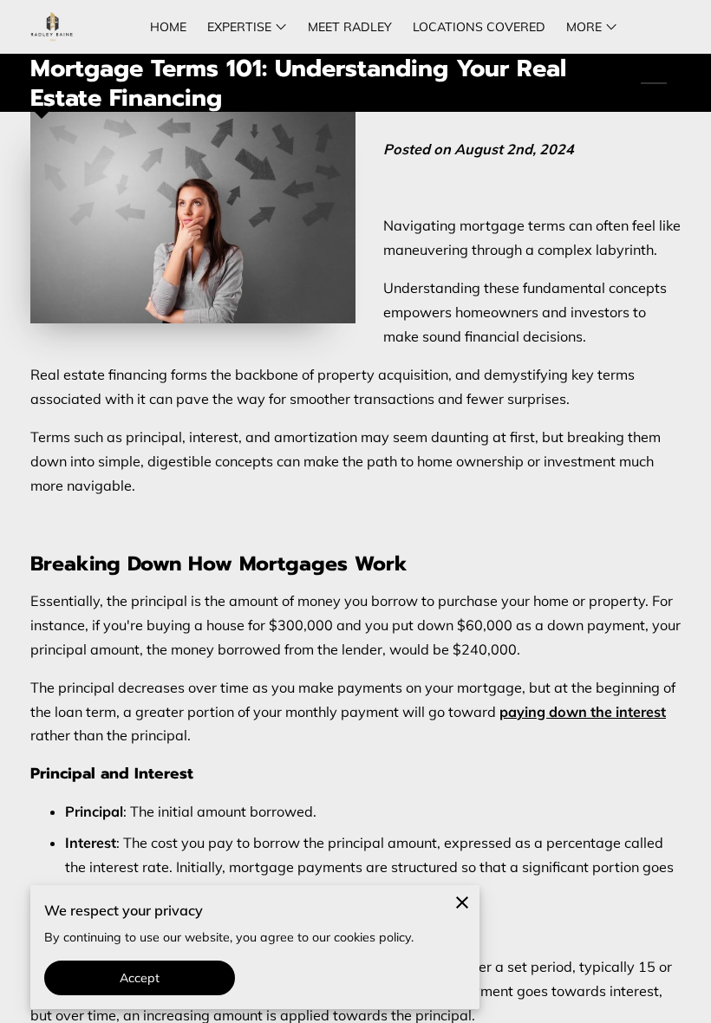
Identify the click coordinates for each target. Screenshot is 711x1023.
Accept (140, 978)
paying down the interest (582, 711)
